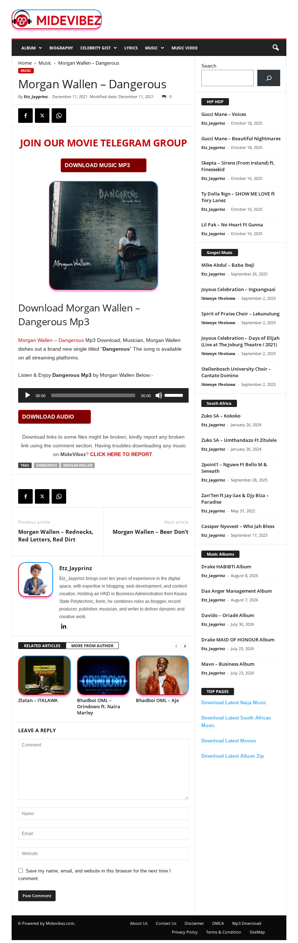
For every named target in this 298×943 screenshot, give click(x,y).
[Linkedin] (63, 626)
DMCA (218, 923)
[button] (275, 48)
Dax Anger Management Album (236, 591)
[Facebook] (25, 115)
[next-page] (185, 646)
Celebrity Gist (95, 48)
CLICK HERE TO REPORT (121, 454)
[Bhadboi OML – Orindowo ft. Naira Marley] (103, 675)
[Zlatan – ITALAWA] (44, 675)
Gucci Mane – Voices (223, 114)
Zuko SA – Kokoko (221, 415)
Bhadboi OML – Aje (157, 700)
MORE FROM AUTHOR (92, 645)
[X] (42, 115)
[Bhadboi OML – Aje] (162, 675)
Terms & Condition (223, 932)
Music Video (185, 48)
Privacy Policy (185, 932)
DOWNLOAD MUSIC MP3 (97, 165)
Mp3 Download (246, 923)
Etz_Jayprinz (36, 96)
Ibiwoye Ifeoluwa (218, 298)
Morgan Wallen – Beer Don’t (151, 531)
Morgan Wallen (35, 340)
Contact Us (166, 923)
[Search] (268, 78)
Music (151, 48)
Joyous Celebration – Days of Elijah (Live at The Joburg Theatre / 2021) (240, 341)
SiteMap (257, 932)
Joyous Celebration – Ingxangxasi (238, 289)
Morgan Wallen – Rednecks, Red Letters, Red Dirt (55, 535)
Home (25, 63)
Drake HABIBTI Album (226, 566)
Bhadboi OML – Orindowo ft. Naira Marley (98, 706)
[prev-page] (176, 646)
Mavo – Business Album (227, 664)
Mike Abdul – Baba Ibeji (227, 265)
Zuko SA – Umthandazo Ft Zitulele (239, 440)
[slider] (175, 394)
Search (208, 66)
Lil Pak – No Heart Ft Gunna (232, 224)
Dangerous (71, 340)
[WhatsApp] (59, 115)
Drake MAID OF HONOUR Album (237, 639)
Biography (61, 48)
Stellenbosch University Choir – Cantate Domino (236, 372)
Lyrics (131, 48)
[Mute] (158, 395)
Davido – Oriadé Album (227, 615)
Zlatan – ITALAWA (38, 700)
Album (28, 48)
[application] (103, 395)
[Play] (27, 395)
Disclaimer (194, 923)
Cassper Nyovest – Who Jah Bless (237, 526)
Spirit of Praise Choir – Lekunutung (240, 313)
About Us (139, 923)
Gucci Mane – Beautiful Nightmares (241, 138)
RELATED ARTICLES (42, 645)
